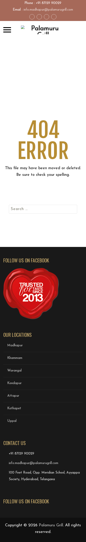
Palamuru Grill (51, 525)
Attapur (13, 396)
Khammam (14, 358)
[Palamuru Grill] (43, 30)
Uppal (12, 421)
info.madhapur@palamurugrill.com (48, 9)
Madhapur (15, 345)
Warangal (14, 370)
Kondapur (14, 383)
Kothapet (14, 408)
